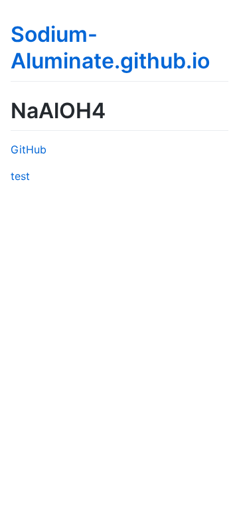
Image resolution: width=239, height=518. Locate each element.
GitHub (28, 149)
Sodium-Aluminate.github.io (110, 47)
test (20, 176)
